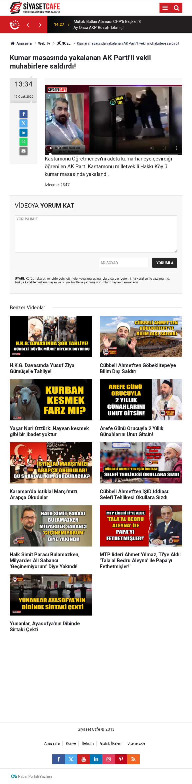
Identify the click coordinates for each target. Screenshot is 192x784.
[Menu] (165, 8)
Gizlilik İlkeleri (110, 743)
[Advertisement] (96, 680)
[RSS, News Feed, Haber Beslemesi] (133, 759)
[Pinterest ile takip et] (121, 759)
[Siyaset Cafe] (35, 7)
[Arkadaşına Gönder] (24, 151)
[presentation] (28, 25)
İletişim (88, 743)
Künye (71, 743)
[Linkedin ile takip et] (96, 759)
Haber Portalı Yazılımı (35, 777)
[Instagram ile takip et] (108, 759)
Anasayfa (24, 43)
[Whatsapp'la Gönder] (24, 142)
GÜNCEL (63, 43)
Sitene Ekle (136, 743)
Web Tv (44, 43)
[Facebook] (24, 114)
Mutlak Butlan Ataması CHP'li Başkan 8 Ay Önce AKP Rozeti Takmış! (107, 24)
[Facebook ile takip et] (58, 759)
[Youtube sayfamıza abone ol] (83, 759)
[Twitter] (24, 123)
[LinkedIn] (24, 133)
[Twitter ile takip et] (71, 759)
